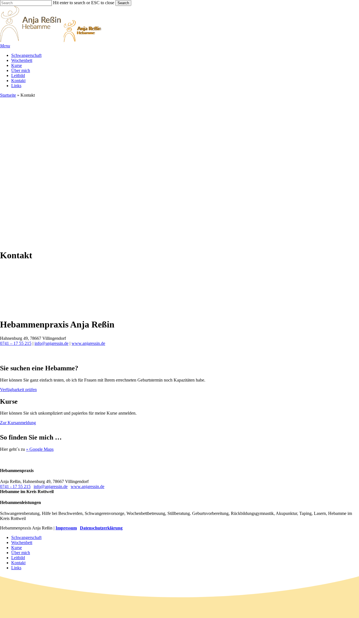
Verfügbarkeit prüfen (18, 389)
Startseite (8, 95)
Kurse (16, 547)
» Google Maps (40, 449)
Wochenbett (21, 542)
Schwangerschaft (26, 537)
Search (123, 3)
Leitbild (18, 557)
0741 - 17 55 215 (15, 486)
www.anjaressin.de (88, 343)
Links (16, 567)
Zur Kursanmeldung (18, 422)
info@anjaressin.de (51, 343)
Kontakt (18, 562)
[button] (5, 45)
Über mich (20, 552)
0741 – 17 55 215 (15, 343)
